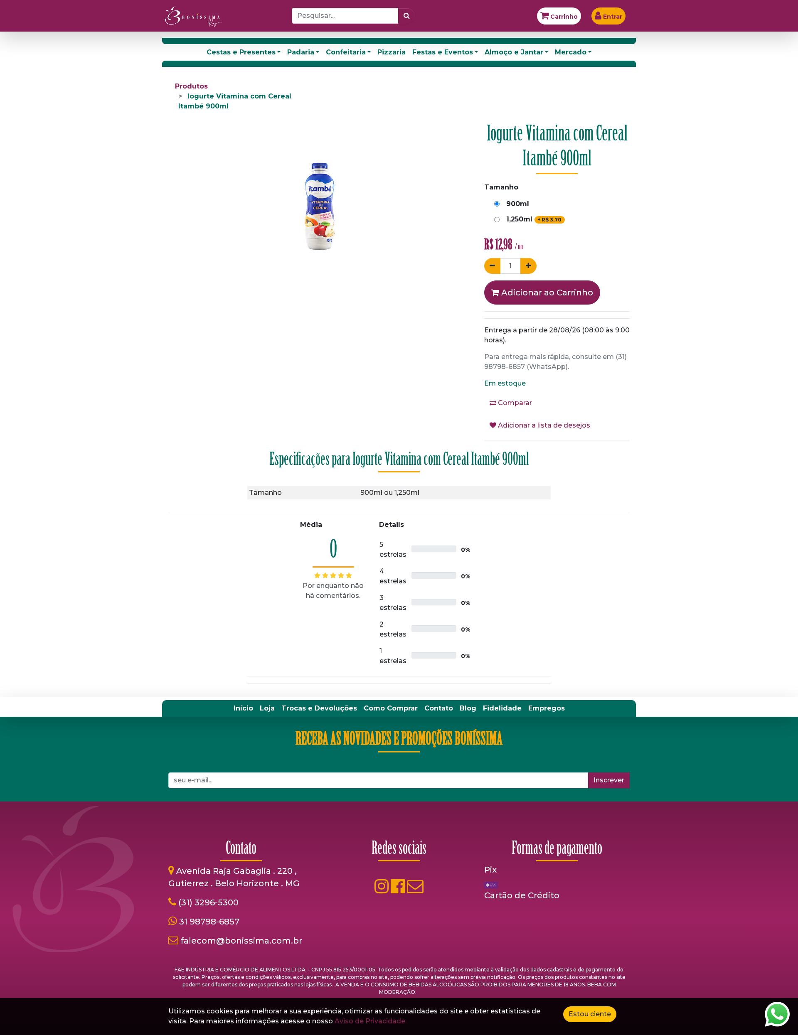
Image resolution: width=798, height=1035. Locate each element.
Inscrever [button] (609, 780)
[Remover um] (492, 266)
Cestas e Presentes (241, 52)
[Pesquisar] (406, 16)
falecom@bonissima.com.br (241, 941)
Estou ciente (590, 1014)
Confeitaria (346, 52)
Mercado (570, 52)
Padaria (300, 52)
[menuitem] (243, 708)
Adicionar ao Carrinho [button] (546, 292)
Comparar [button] (514, 403)
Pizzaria (391, 52)
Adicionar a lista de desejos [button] (543, 425)
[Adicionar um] (528, 266)
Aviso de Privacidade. (370, 1021)
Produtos (191, 86)
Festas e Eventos (442, 52)
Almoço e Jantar (514, 52)
